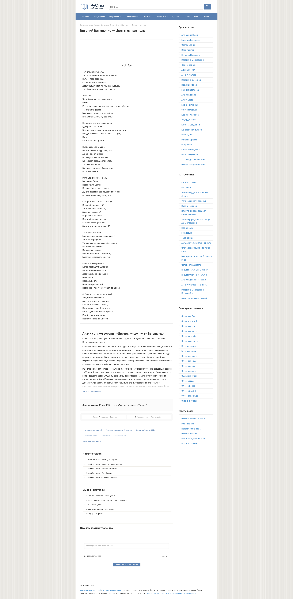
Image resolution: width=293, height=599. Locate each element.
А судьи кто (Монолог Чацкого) (196, 243)
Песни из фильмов (190, 443)
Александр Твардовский (193, 159)
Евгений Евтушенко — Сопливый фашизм (101, 469)
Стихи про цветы (91, 435)
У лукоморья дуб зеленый (193, 201)
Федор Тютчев (188, 65)
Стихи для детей (189, 321)
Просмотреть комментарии (126, 564)
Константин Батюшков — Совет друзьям (101, 496)
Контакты (151, 593)
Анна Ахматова (188, 75)
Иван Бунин (187, 134)
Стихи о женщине (189, 341)
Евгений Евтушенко (190, 125)
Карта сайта (191, 593)
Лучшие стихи (162, 17)
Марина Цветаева (190, 90)
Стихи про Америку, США (145, 430)
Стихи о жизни (188, 326)
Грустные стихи (188, 351)
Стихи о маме (187, 381)
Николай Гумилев (189, 154)
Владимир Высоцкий (191, 80)
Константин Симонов (191, 130)
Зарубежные (99, 17)
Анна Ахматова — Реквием (194, 285)
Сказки (206, 17)
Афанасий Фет (188, 70)
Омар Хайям (187, 144)
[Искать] (207, 6)
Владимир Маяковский (192, 60)
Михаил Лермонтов (190, 40)
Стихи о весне (188, 366)
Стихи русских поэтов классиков (114, 435)
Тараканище (187, 238)
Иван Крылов (187, 50)
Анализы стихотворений (90, 590)
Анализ (186, 17)
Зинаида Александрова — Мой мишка (100, 509)
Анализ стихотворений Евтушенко (119, 430)
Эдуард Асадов (188, 119)
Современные (115, 17)
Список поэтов (132, 17)
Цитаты (175, 17)
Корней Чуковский (190, 115)
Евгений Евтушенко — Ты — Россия (99, 473)
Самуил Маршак (189, 110)
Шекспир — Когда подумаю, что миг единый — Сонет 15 (106, 500)
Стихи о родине (188, 391)
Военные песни (188, 424)
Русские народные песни (193, 418)
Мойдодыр (186, 233)
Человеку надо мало (191, 265)
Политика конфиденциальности (171, 593)
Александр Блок (189, 95)
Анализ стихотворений (93, 430)
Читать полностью (90, 391)
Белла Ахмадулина (190, 149)
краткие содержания (112, 590)
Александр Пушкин (190, 35)
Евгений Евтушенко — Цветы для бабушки (101, 460)
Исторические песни (191, 429)
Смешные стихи (189, 376)
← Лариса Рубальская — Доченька (104, 417)
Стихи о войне (188, 386)
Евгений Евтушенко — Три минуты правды (101, 477)
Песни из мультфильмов (193, 438)
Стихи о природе (189, 331)
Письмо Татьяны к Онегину (194, 270)
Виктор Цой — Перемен (94, 514)
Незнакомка (187, 228)
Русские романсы (189, 433)
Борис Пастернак (189, 105)
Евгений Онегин (189, 182)
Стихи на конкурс (189, 396)
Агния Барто (187, 100)
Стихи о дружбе (189, 336)
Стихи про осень (189, 356)
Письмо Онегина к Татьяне (194, 275)
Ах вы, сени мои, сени (94, 505)
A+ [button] (130, 65)
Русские (85, 17)
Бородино (186, 187)
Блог (196, 17)
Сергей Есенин (188, 45)
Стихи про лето (188, 371)
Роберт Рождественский (193, 164)
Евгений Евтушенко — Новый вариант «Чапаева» (104, 464)
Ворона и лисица (189, 206)
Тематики (147, 17)
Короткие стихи (189, 346)
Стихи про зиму (188, 361)
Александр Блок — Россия (193, 280)
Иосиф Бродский (189, 85)
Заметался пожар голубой (194, 298)
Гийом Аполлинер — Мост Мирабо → (149, 417)
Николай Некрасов (190, 55)
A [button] (122, 65)
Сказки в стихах (189, 401)
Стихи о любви (188, 316)
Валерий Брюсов (189, 140)
